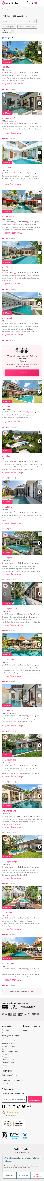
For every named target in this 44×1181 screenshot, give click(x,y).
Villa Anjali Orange (9, 862)
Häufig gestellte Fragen (10, 1036)
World (25, 1030)
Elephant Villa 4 (8, 118)
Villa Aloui (6, 406)
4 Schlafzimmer (8, 72)
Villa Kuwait (7, 318)
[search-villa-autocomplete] (31, 3)
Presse (4, 1057)
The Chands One (9, 811)
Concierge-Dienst (8, 1041)
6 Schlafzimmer (8, 918)
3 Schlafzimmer (8, 323)
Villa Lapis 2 (7, 507)
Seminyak (6, 560)
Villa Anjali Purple (9, 609)
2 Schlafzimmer (8, 123)
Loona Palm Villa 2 (10, 168)
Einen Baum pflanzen (10, 1051)
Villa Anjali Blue (8, 558)
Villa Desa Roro (8, 963)
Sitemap (5, 1038)
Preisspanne (10, 27)
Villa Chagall (7, 267)
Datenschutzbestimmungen (12, 1080)
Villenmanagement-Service (9, 1047)
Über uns (5, 1030)
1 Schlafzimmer (9, 614)
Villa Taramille (8, 216)
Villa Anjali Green (9, 760)
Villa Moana (7, 913)
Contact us (22, 373)
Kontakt (4, 1033)
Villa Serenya (7, 710)
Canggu (5, 170)
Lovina (5, 459)
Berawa (5, 510)
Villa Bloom (6, 456)
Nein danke (23, 1175)
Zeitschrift (5, 1054)
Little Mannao (7, 67)
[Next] (39, 52)
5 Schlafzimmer (8, 969)
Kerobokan (7, 70)
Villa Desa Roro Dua (10, 660)
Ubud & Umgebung (9, 121)
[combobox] (16, 21)
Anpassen (9, 1175)
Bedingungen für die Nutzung (9, 1076)
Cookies (5, 1083)
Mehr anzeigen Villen (22, 991)
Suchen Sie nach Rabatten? (35, 1099)
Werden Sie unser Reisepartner (8, 1063)
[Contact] (28, 3)
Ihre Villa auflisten (8, 1043)
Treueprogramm (8, 1059)
